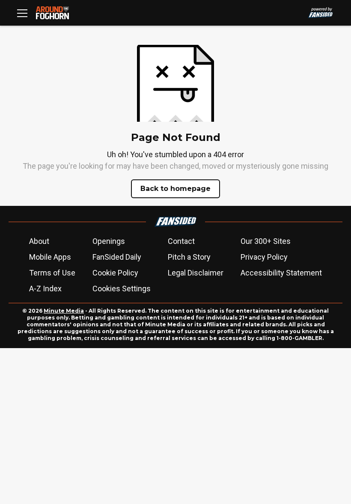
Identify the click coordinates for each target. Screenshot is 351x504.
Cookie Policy (115, 272)
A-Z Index (45, 288)
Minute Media (64, 311)
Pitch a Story (189, 256)
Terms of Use (52, 272)
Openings (108, 241)
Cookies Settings (121, 288)
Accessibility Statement (281, 272)
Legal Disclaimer (195, 272)
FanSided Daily (116, 256)
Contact (181, 241)
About (39, 241)
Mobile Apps (50, 256)
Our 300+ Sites (266, 241)
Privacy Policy (264, 256)
